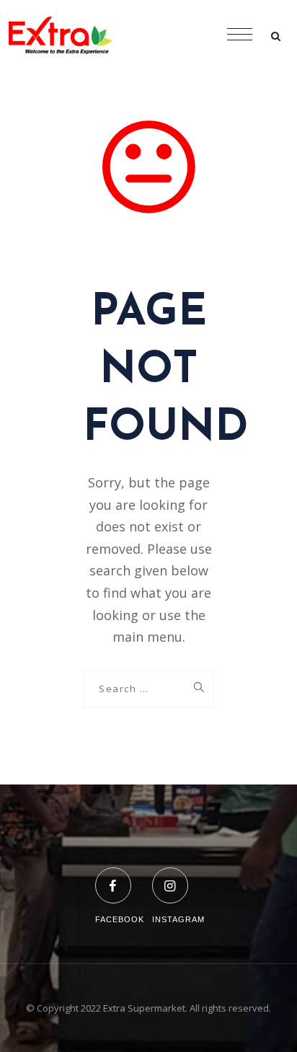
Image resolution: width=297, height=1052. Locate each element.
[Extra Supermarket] (72, 36)
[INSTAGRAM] (178, 876)
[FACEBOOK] (119, 876)
